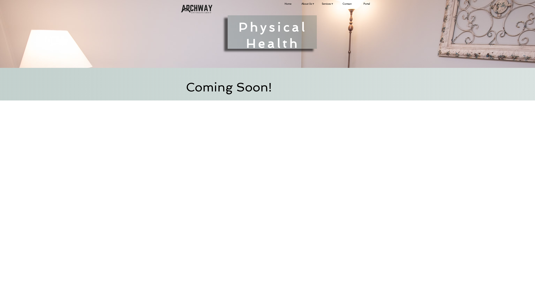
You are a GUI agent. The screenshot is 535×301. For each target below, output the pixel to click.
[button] (308, 4)
